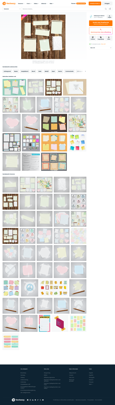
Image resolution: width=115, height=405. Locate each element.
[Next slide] (84, 71)
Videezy (23, 377)
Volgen (109, 17)
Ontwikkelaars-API (25, 384)
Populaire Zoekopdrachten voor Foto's (52, 384)
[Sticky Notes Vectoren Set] (54, 142)
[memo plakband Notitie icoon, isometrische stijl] (59, 323)
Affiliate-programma (49, 377)
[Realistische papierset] (12, 142)
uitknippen (80, 71)
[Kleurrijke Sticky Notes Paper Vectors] (54, 123)
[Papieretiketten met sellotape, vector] (62, 105)
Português (91, 377)
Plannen (73, 3)
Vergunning (47, 373)
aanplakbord (24, 71)
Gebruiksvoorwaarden (81, 400)
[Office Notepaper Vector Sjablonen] (14, 87)
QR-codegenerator (25, 392)
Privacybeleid (90, 400)
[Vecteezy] (9, 3)
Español (91, 375)
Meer (51, 3)
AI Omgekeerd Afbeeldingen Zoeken (28, 387)
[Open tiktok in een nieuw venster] (37, 400)
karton (60, 71)
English (91, 373)
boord (33, 71)
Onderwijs (23, 382)
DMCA (45, 375)
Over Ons (71, 377)
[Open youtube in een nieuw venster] (43, 400)
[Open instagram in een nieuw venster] (30, 400)
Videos (36, 3)
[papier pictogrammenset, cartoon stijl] (54, 288)
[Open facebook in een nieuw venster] (27, 400)
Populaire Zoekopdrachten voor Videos (52, 387)
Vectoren (20, 3)
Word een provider (71, 380)
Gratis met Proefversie (101, 23)
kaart (53, 71)
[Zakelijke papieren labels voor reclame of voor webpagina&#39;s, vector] (35, 87)
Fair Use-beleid (98, 400)
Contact (71, 375)
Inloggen (107, 3)
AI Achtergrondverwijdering (28, 390)
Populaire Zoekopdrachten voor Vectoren (52, 380)
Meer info (92, 47)
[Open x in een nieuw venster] (40, 400)
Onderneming (24, 379)
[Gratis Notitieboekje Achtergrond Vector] (74, 87)
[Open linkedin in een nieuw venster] (32, 400)
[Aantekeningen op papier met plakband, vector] (78, 105)
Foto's (28, 3)
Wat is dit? (103, 44)
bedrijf (46, 71)
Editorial (43, 3)
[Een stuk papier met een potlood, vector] (44, 105)
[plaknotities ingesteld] (77, 142)
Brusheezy (23, 373)
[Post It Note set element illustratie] (31, 142)
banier (16, 71)
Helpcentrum (72, 373)
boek (40, 71)
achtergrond (7, 71)
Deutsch (91, 379)
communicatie (69, 71)
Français (91, 382)
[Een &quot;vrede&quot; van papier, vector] (29, 288)
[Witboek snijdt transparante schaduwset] (31, 162)
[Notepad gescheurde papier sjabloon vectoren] (54, 162)
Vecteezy (23, 375)
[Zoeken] (106, 9)
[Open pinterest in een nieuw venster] (35, 400)
